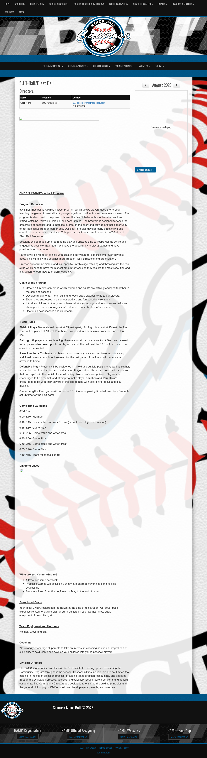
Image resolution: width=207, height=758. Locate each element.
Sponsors (9, 12)
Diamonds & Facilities (182, 4)
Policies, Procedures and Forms (88, 4)
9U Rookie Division (101, 66)
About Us (19, 4)
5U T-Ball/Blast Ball (52, 66)
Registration (36, 4)
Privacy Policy (121, 747)
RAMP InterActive (88, 747)
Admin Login (103, 752)
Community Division (123, 66)
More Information (27, 736)
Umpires (161, 4)
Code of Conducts (58, 4)
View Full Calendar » (145, 169)
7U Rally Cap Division (77, 66)
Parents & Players (118, 4)
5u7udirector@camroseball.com (89, 102)
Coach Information (142, 4)
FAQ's (21, 12)
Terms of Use (105, 747)
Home (7, 4)
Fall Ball (158, 66)
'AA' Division (143, 66)
